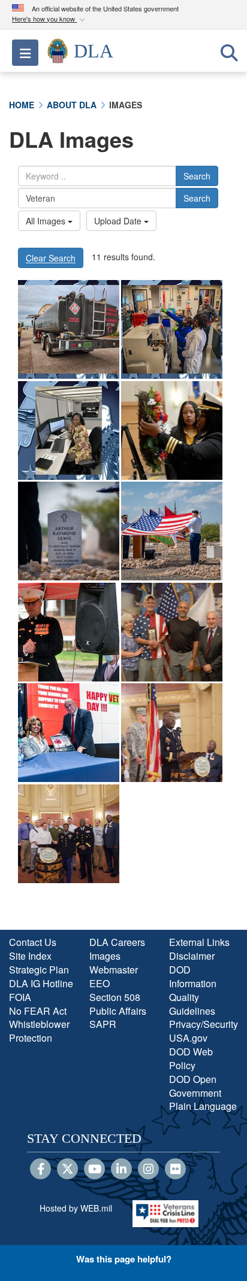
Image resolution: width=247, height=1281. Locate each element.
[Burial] (171, 531)
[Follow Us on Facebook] (40, 1170)
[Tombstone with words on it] (68, 531)
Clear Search (51, 258)
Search (196, 176)
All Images (47, 221)
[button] (50, 19)
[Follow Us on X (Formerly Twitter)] (67, 1170)
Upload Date (119, 221)
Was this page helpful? (123, 1258)
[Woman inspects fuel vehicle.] (68, 329)
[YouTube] (94, 1170)
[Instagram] (148, 1170)
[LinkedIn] (121, 1170)
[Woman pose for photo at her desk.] (68, 430)
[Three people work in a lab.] (171, 329)
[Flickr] (175, 1170)
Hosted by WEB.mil (76, 1208)
